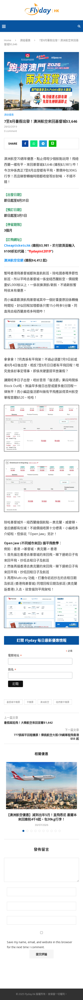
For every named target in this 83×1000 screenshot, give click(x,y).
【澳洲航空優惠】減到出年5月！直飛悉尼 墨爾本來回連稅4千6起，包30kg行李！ (41, 817)
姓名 (12, 669)
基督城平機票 (13, 702)
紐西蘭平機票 (62, 702)
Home (7, 40)
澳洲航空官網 (13, 260)
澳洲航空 (44, 702)
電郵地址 (15, 655)
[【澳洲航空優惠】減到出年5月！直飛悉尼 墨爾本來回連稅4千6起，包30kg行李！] (41, 785)
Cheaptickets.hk (17, 245)
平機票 (30, 702)
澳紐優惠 (25, 40)
